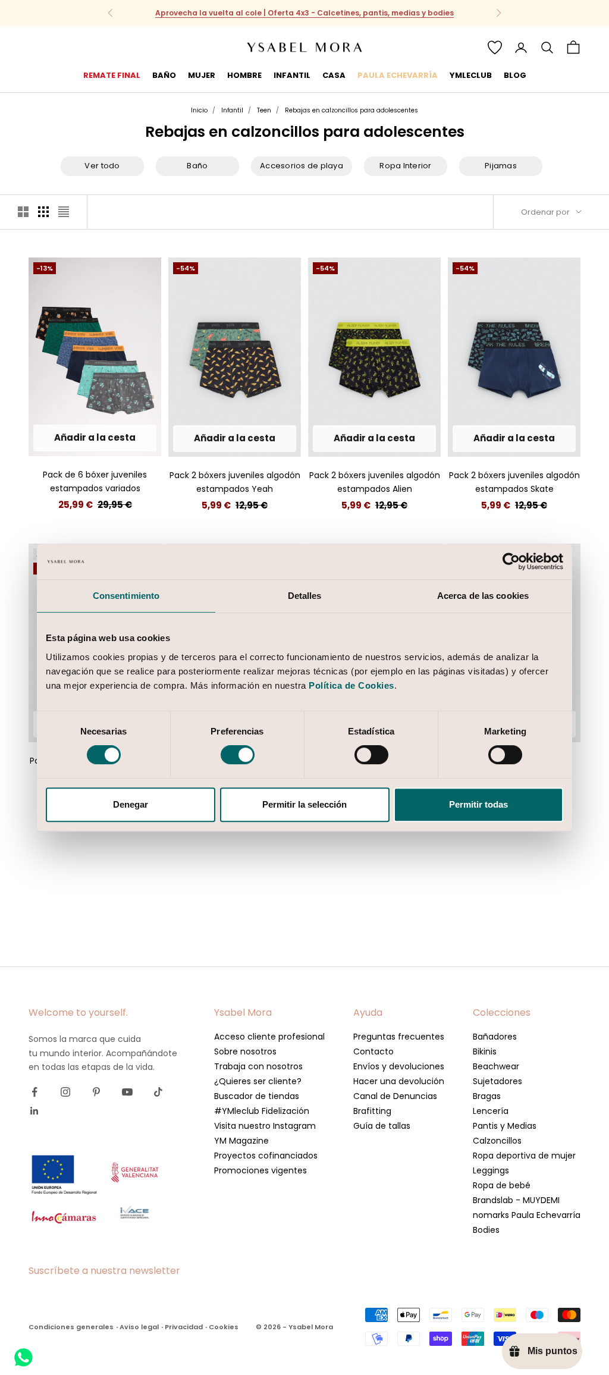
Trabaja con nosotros (258, 1066)
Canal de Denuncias (395, 1096)
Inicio (199, 110)
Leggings (491, 1170)
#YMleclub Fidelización (261, 1111)
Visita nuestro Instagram (265, 1126)
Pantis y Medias (504, 1126)
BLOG (515, 75)
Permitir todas (478, 804)
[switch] (238, 754)
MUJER (201, 75)
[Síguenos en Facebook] (34, 1092)
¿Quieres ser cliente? (258, 1081)
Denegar (130, 804)
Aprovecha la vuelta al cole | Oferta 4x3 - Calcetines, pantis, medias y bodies (304, 13)
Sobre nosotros (245, 1051)
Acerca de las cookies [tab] (483, 596)
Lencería (490, 1111)
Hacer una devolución (398, 1081)
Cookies (223, 1327)
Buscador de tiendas (256, 1096)
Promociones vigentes (260, 1170)
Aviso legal (139, 1327)
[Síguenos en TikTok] (158, 1092)
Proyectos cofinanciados (266, 1155)
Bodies (486, 1230)
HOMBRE (244, 75)
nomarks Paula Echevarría (526, 1215)
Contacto (373, 1051)
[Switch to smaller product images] (43, 212)
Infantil (232, 110)
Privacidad (184, 1327)
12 (84, 438)
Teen (264, 110)
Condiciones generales (71, 1327)
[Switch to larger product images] (23, 212)
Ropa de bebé (501, 1185)
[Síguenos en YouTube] (127, 1092)
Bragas (487, 1096)
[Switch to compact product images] (63, 212)
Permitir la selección (304, 804)
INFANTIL (292, 75)
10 (63, 438)
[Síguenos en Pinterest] (96, 1092)
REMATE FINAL (111, 75)
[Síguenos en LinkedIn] (34, 1111)
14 (105, 438)
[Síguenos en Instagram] (65, 1092)
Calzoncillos (497, 1141)
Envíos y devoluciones (398, 1066)
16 (127, 438)
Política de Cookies (351, 685)
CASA (334, 75)
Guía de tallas (381, 1126)
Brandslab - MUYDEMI (516, 1200)
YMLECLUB (471, 75)
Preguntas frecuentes (398, 1037)
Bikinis (485, 1051)
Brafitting (372, 1111)
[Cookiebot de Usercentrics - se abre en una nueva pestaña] (511, 561)
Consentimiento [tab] (126, 596)
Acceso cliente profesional (269, 1037)
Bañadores (495, 1037)
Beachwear (496, 1066)
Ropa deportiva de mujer (524, 1155)
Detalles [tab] (305, 596)
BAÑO (164, 75)
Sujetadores (497, 1081)
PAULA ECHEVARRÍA (397, 75)
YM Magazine (241, 1141)
